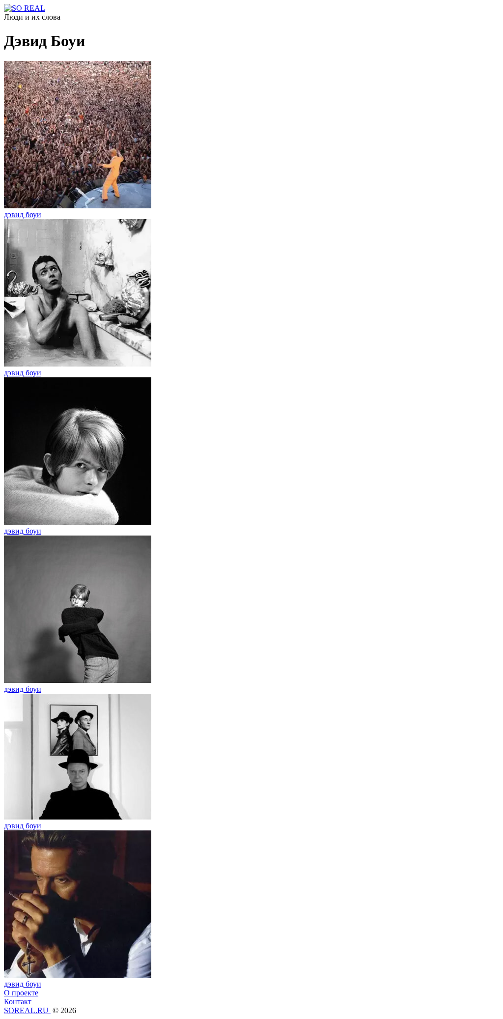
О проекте (21, 993)
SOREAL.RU (27, 1010)
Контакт (17, 1001)
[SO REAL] (24, 8)
